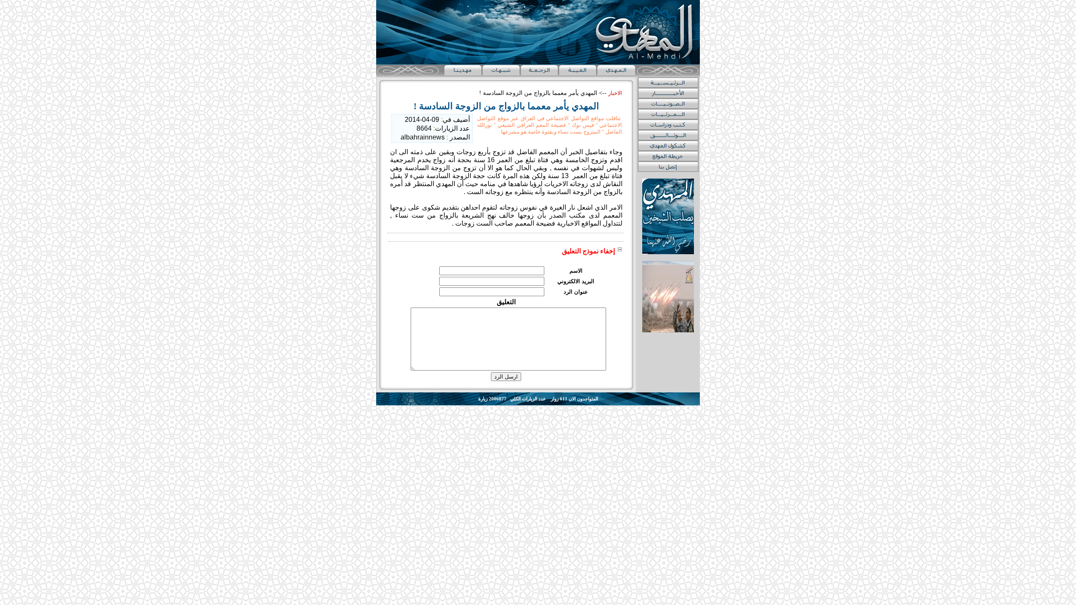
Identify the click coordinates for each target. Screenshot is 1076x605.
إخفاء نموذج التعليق (588, 251)
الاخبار (615, 93)
